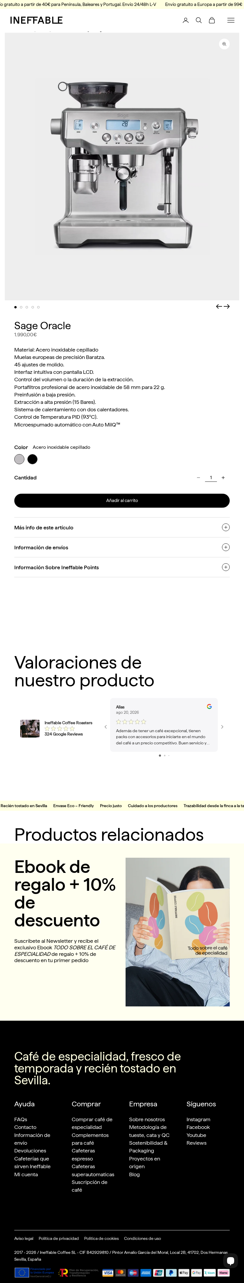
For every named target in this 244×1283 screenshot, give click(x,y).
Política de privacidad (59, 1238)
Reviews (197, 1143)
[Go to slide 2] (164, 755)
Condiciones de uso (142, 1238)
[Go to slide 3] (168, 755)
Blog (134, 1174)
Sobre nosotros (147, 1119)
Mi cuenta (26, 1174)
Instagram (198, 1119)
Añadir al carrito (122, 500)
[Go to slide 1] (160, 756)
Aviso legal (23, 1238)
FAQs (20, 1119)
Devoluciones (30, 1150)
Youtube (196, 1135)
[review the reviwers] (209, 706)
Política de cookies (101, 1238)
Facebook (198, 1127)
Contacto (25, 1127)
